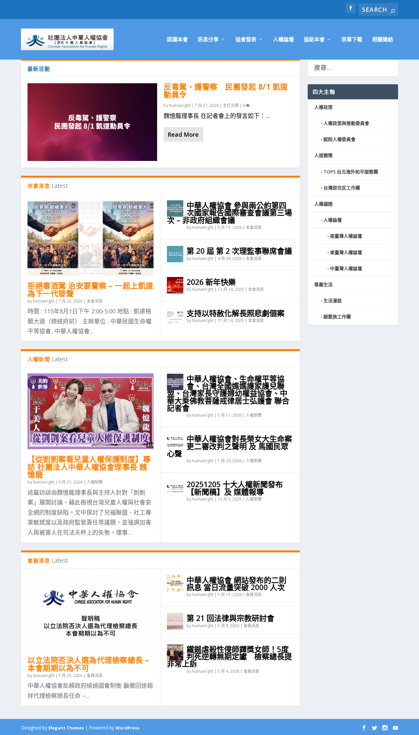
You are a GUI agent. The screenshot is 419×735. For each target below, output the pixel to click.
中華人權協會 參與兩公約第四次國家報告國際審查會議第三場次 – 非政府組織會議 (229, 212)
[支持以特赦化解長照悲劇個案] (175, 316)
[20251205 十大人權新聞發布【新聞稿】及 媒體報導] (175, 487)
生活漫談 (332, 300)
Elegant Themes (66, 728)
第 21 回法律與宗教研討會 (230, 618)
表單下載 (351, 40)
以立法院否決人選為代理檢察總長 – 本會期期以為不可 (88, 664)
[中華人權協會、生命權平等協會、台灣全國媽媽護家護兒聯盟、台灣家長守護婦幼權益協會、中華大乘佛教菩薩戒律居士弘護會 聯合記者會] (175, 382)
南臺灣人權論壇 (346, 236)
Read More (183, 134)
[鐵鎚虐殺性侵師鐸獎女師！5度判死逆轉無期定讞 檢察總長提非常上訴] (175, 652)
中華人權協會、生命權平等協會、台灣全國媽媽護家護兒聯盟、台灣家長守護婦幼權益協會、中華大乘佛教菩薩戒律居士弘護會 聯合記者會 (228, 393)
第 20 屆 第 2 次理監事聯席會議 (239, 251)
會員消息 (94, 675)
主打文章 (231, 105)
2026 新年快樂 (211, 282)
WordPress (127, 728)
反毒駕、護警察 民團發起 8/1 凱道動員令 (226, 90)
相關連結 (382, 40)
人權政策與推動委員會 (346, 123)
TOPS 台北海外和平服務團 (350, 172)
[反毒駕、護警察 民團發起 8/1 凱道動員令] (92, 122)
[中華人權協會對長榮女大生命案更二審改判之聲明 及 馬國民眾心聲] (175, 442)
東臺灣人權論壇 (346, 252)
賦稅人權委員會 (339, 139)
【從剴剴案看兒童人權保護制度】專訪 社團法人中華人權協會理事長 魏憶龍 (89, 467)
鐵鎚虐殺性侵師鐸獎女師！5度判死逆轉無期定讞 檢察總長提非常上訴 (229, 656)
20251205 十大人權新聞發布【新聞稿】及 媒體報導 (235, 488)
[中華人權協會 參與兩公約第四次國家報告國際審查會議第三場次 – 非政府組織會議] (175, 208)
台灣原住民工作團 (341, 188)
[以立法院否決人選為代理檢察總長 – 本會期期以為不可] (90, 612)
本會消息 (94, 301)
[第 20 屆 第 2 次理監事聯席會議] (175, 254)
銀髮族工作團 (337, 316)
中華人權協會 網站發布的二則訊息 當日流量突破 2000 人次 (236, 583)
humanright (180, 105)
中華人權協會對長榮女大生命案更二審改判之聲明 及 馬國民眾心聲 (229, 445)
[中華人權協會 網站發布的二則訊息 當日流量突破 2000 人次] (175, 583)
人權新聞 (94, 482)
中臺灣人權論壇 (346, 268)
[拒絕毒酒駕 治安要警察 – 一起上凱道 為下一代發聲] (90, 238)
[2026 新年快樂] (175, 285)
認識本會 (177, 40)
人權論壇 (283, 40)
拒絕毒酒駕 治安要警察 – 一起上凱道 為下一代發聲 (90, 289)
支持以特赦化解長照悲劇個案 (235, 313)
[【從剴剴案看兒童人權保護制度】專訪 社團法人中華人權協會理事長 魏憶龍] (90, 411)
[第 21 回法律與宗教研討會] (175, 621)
